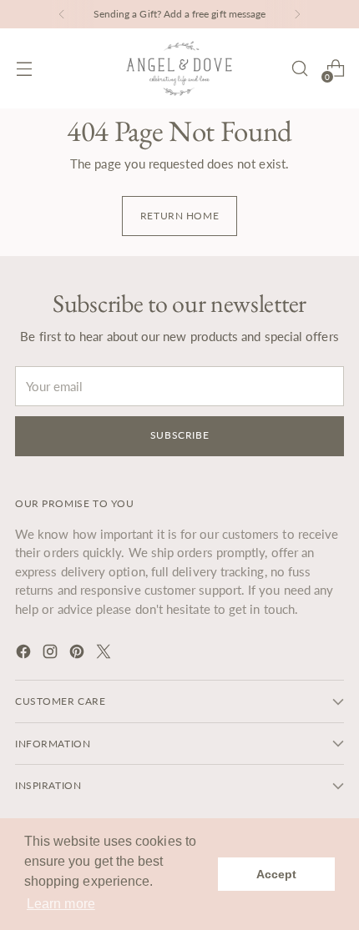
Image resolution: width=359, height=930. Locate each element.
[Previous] (61, 14)
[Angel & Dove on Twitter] (105, 654)
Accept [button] (276, 874)
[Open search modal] (299, 69)
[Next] (297, 14)
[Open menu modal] (24, 69)
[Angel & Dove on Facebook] (25, 654)
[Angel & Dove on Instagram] (52, 654)
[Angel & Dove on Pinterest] (78, 654)
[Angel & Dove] (179, 68)
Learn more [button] (61, 904)
